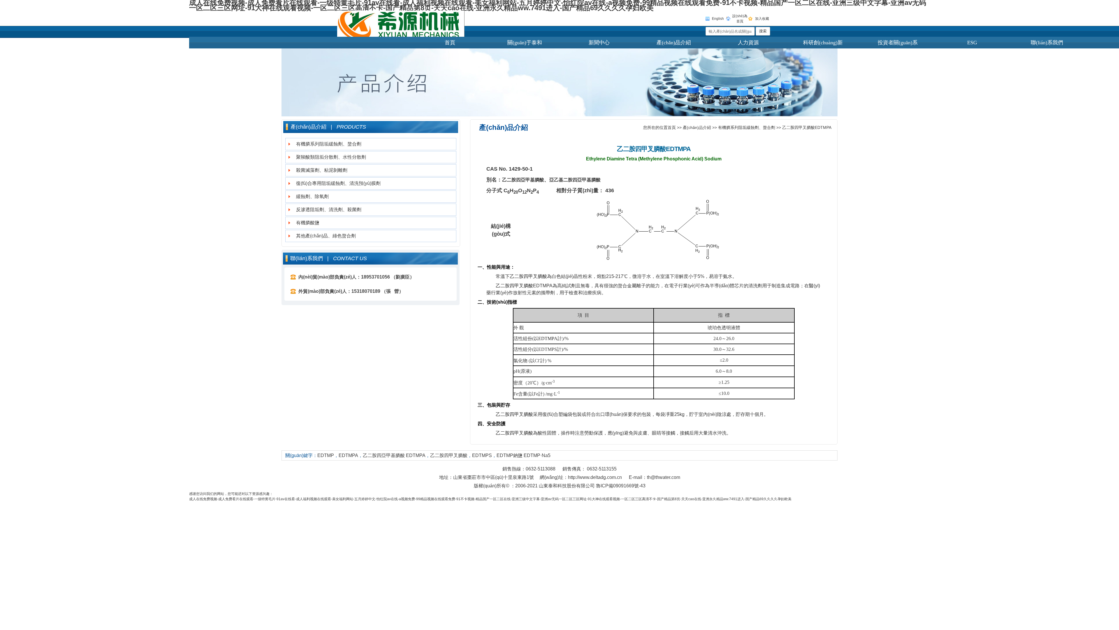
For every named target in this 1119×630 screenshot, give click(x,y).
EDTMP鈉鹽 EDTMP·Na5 (523, 455)
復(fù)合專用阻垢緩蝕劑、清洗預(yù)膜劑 (338, 183)
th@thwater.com (663, 477)
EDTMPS (482, 455)
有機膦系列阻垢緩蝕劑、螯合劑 (328, 143)
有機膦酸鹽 (307, 222)
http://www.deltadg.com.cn (595, 477)
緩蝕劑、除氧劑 (312, 196)
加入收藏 (762, 19)
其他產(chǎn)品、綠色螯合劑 (326, 235)
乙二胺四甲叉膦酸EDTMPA (806, 127)
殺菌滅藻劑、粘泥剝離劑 (321, 170)
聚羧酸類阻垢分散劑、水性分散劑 (331, 157)
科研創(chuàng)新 (823, 43)
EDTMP (325, 455)
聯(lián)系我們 (1047, 43)
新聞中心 (599, 43)
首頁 (450, 43)
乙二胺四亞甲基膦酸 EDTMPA (394, 455)
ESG (972, 43)
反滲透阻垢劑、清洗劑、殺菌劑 (328, 209)
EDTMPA (678, 149)
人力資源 (748, 43)
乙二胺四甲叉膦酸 (641, 149)
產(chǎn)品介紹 (674, 43)
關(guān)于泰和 (524, 43)
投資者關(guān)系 (898, 43)
